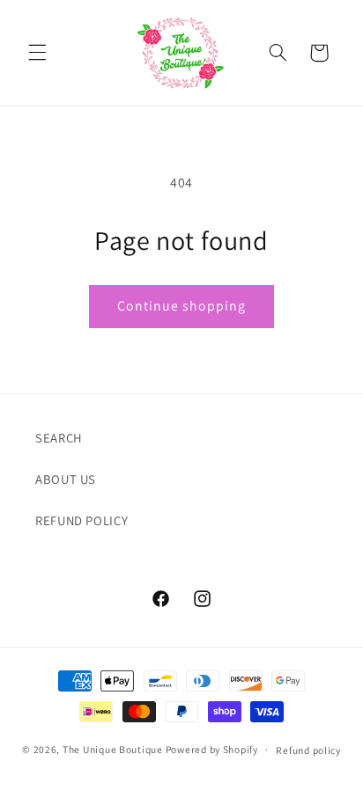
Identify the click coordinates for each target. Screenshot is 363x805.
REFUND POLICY (81, 520)
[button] (37, 53)
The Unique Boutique (113, 749)
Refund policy (308, 750)
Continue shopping (182, 305)
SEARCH (59, 437)
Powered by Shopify (212, 749)
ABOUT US (65, 479)
